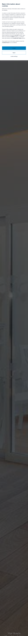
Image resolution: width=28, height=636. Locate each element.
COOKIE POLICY (6, 42)
